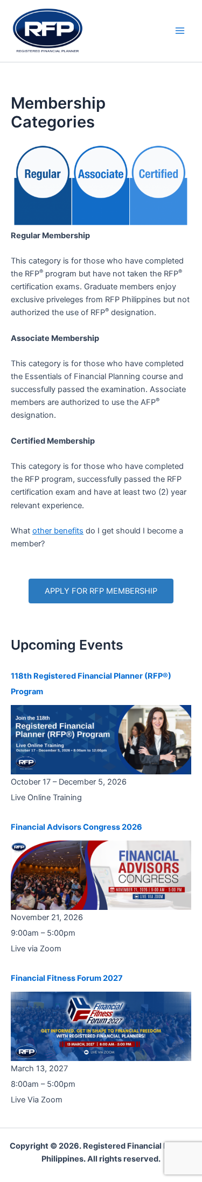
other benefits (57, 531)
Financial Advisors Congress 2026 (76, 827)
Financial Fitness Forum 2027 (67, 978)
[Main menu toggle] (180, 30)
